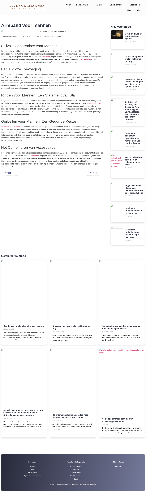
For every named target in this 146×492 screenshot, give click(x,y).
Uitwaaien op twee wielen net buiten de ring (134, 59)
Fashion (99, 5)
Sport (129, 10)
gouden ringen (95, 103)
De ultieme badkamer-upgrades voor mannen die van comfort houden (133, 138)
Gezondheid (135, 5)
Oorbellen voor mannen (10, 127)
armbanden (45, 57)
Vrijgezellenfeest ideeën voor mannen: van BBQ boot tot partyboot (134, 189)
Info (138, 10)
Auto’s (69, 5)
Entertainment (82, 5)
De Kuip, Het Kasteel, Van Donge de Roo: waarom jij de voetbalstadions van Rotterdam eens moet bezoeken (133, 110)
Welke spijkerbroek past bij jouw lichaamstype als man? (134, 161)
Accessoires (86, 59)
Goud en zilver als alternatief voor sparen (133, 36)
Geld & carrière (116, 5)
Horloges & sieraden (52, 36)
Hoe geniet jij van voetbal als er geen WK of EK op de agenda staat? (134, 83)
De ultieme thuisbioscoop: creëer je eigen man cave (132, 233)
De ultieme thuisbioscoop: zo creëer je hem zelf (133, 210)
